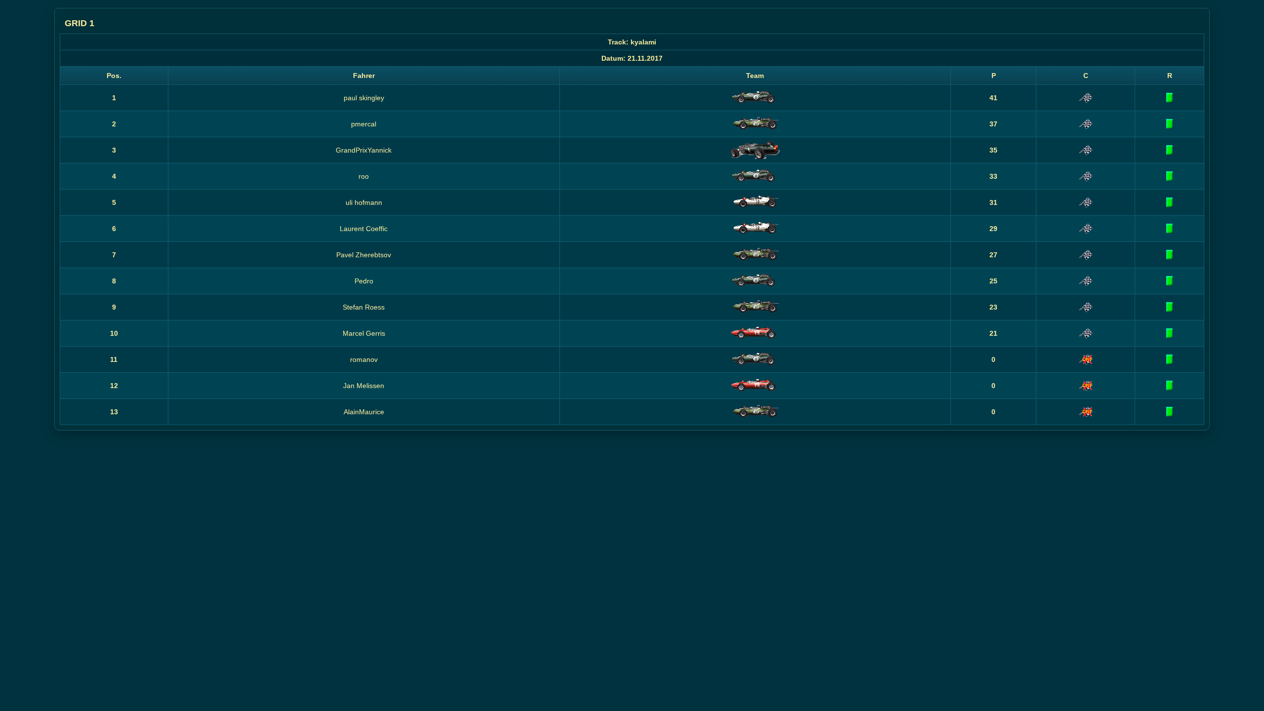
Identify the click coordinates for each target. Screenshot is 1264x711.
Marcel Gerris (364, 333)
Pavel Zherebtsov (363, 255)
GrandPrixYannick (364, 150)
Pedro (364, 281)
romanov (364, 359)
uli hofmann (364, 202)
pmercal (363, 124)
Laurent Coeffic (364, 229)
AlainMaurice (364, 412)
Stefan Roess (364, 307)
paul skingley (364, 98)
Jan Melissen (363, 386)
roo (363, 176)
